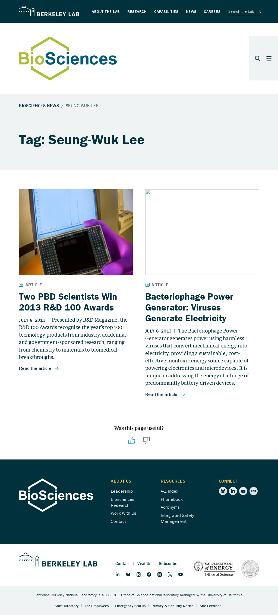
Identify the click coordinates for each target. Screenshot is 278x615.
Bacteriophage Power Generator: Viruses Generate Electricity (189, 307)
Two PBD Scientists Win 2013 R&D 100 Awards (68, 302)
